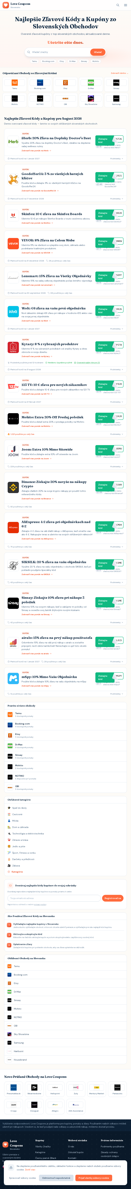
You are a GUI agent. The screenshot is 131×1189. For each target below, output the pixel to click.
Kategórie (40, 1152)
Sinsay (84, 61)
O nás (71, 1146)
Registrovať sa (113, 898)
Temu (34, 61)
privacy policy (40, 904)
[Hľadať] (118, 5)
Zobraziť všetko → (119, 73)
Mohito (95, 61)
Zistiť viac (30, 1169)
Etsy (62, 61)
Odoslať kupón (76, 1152)
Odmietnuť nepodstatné (56, 1177)
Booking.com (48, 61)
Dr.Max (72, 61)
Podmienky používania (112, 1146)
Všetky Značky (43, 1146)
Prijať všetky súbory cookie (94, 1177)
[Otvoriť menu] (125, 5)
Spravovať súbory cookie (22, 1177)
